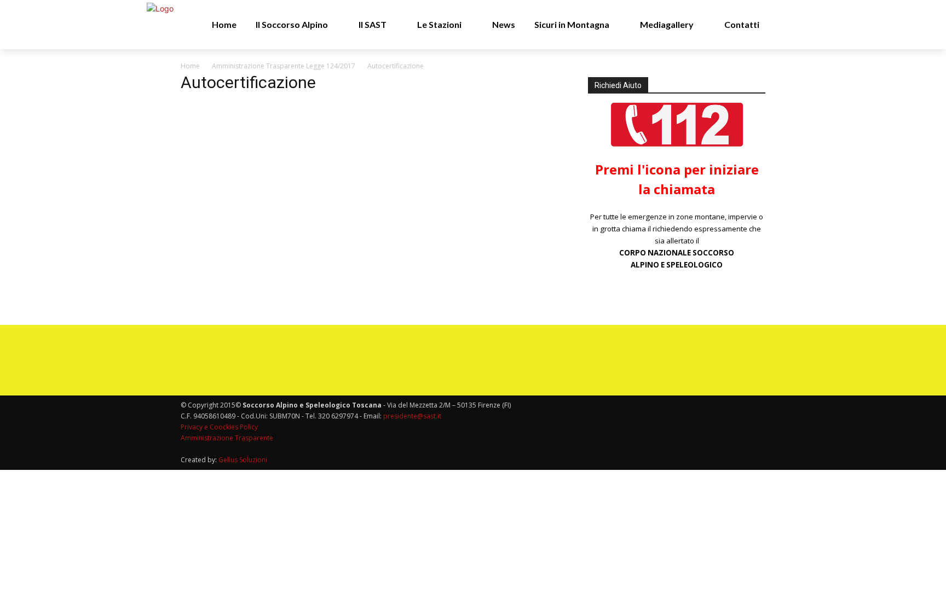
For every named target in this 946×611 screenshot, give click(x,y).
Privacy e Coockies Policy (219, 427)
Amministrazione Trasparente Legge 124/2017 (283, 66)
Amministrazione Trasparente (227, 438)
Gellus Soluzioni (242, 459)
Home (190, 66)
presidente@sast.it (411, 416)
